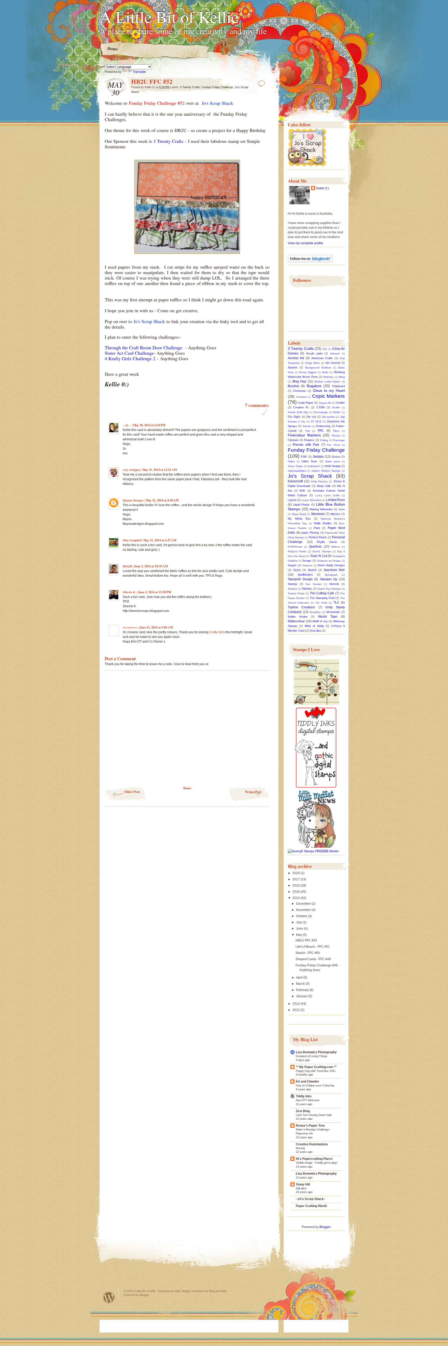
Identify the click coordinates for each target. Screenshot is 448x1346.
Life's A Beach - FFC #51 (313, 947)
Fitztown (293, 440)
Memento (318, 514)
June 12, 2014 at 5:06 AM (156, 627)
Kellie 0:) (322, 188)
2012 (296, 1010)
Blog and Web (217, 1291)
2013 (296, 1004)
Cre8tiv (340, 402)
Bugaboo (314, 386)
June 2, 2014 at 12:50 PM (154, 592)
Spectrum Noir (334, 570)
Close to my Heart (329, 390)
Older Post (132, 791)
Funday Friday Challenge (217, 87)
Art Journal (333, 362)
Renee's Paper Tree (310, 1125)
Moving (300, 1148)
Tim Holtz (321, 602)
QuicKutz (315, 546)
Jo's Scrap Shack (310, 476)
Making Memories (321, 509)
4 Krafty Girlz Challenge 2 (130, 358)
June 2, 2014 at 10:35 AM (151, 566)
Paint (317, 527)
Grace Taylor (295, 466)
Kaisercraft (295, 481)
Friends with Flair (306, 445)
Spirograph (331, 574)
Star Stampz (313, 584)
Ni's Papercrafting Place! (314, 1159)
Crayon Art (325, 402)
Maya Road (299, 514)
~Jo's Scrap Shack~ (310, 1199)
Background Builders (318, 367)
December (304, 903)
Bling (342, 376)
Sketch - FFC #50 (308, 953)
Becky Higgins (308, 372)
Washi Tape (328, 616)
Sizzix (297, 569)
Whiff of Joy (319, 621)
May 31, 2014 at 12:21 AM (159, 470)
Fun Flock (333, 444)
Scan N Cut (318, 556)
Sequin (292, 565)
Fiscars (336, 435)
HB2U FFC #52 (306, 940)
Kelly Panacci (319, 481)
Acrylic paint (314, 353)
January (302, 996)
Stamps (292, 583)
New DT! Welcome (307, 1100)
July (299, 922)
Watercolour (296, 621)
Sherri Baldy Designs (331, 565)
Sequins (307, 565)
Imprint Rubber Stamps (326, 470)
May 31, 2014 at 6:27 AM (159, 540)
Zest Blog (303, 1111)
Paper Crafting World (311, 1206)
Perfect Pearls (318, 537)
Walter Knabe (297, 616)
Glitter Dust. (310, 461)
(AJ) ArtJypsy (132, 470)
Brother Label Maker (327, 381)
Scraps (306, 560)
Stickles (307, 588)
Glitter (291, 461)
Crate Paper (305, 402)
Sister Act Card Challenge (129, 353)
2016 (296, 885)
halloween (314, 466)
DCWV (336, 407)
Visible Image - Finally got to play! (317, 1162)
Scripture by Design (329, 560)
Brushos (293, 386)
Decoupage (321, 412)
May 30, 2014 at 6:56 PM (149, 425)
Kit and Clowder (307, 1081)
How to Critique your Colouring (315, 1085)
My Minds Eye (299, 518)
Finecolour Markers (304, 435)
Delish (336, 412)
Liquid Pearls (301, 504)
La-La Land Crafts (327, 495)
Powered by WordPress (109, 1297)
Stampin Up (329, 579)
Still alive (301, 1188)
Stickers (292, 588)
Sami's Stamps (321, 551)
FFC (321, 431)
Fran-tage (339, 440)
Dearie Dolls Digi (298, 412)
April (299, 977)
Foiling (324, 440)
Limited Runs (335, 500)
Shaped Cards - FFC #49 (313, 959)
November (304, 910)
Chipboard (338, 386)
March (301, 984)
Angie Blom (312, 362)
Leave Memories (311, 500)
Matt (177, 1291)
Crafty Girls (217, 632)
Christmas (299, 390)
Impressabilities (297, 470)
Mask (342, 509)
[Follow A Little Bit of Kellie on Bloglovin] (310, 261)
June (300, 928)
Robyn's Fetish (297, 551)
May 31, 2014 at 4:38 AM (162, 500)
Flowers (309, 440)
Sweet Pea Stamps (329, 588)
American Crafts (322, 358)
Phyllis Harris (327, 541)
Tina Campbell (132, 540)
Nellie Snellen (323, 523)
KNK (302, 490)
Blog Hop (299, 381)
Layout (292, 499)
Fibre (336, 430)
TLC (336, 602)
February (303, 990)
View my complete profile (305, 243)
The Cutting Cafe (322, 593)
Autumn (292, 367)
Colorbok (301, 396)
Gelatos (318, 456)
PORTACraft (295, 546)
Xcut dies (315, 630)
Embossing (323, 426)
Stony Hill (303, 1184)
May (299, 935)
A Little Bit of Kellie (169, 16)
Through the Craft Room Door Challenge (144, 347)
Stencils (334, 583)
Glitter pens (332, 461)
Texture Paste (296, 593)
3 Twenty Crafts (190, 87)
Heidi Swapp (332, 466)
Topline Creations (301, 607)
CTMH (321, 407)
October (302, 916)
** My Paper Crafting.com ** (316, 1067)
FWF (304, 456)
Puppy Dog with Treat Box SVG (315, 1070)
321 (325, 348)
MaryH (127, 566)
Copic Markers (328, 396)
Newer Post (253, 791)
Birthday (328, 376)
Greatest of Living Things (311, 1056)
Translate (139, 72)
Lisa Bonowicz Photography (316, 1052)
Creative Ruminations (312, 1144)
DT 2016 (316, 421)
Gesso (336, 456)
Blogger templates (193, 1291)
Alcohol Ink (296, 358)
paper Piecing (310, 532)
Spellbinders (305, 574)
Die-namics (328, 416)
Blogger (324, 1227)
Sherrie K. (129, 592)
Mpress (335, 513)
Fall (307, 430)
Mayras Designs (133, 500)
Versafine (315, 612)
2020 (296, 873)
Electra (307, 426)
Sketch (312, 569)
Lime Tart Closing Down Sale (314, 1115)
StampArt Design (300, 579)
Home (112, 49)
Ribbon (335, 546)
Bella (325, 372)
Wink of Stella (314, 625)
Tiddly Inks (304, 1096)
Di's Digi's (294, 416)
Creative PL (301, 407)
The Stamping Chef (322, 597)
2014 (296, 898)
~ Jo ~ (127, 425)
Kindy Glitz (324, 485)
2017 (296, 879)
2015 (296, 892)
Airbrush (335, 353)
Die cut (311, 416)
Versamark (333, 611)
